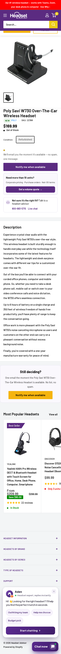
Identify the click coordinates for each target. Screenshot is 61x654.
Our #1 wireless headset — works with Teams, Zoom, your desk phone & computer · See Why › (30, 4)
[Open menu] (5, 15)
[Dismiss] (54, 591)
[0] (54, 15)
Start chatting (29, 630)
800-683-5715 (19, 208)
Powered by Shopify (13, 647)
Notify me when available (30, 166)
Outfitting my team (18, 612)
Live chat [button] (33, 208)
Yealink (11, 464)
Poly (14, 120)
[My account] (47, 15)
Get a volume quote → (30, 189)
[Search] (53, 24)
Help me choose (42, 612)
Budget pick (14, 620)
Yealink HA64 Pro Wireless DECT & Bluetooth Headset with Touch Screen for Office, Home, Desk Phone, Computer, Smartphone (22, 476)
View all (53, 414)
